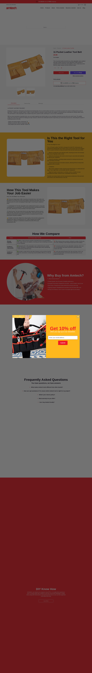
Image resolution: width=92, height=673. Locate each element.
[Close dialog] (78, 317)
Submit (62, 343)
